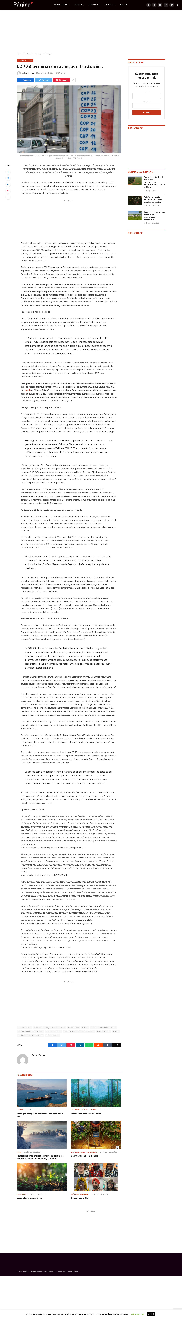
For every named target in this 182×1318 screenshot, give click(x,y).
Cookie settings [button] (137, 1314)
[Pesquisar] (177, 5)
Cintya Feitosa (29, 73)
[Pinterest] (8, 190)
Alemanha (38, 1028)
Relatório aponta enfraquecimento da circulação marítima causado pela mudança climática (40, 1157)
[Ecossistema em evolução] (42, 1177)
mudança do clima (25, 1035)
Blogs (19, 1152)
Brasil (63, 1028)
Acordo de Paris (24, 1028)
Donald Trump (70, 1031)
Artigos (20, 1110)
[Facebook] (8, 171)
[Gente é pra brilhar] (96, 1177)
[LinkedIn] (8, 184)
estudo (28, 390)
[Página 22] (18, 5)
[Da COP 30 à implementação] (96, 1135)
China (93, 1028)
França (116, 1031)
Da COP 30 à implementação (84, 1156)
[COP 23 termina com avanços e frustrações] (69, 119)
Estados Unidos (103, 1031)
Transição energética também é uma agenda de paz (40, 1115)
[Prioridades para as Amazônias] (96, 1093)
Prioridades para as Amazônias (86, 1113)
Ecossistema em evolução (29, 1198)
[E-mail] (8, 196)
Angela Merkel (52, 1028)
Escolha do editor (25, 60)
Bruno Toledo (73, 1028)
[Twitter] (8, 178)
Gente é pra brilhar (80, 1198)
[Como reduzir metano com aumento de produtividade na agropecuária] (135, 215)
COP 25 (58, 1031)
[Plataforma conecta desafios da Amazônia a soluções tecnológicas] (135, 200)
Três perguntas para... (80, 1194)
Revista (78, 5)
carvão (85, 1028)
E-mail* (146, 92)
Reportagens (22, 1194)
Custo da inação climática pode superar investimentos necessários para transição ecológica (154, 182)
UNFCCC (39, 1035)
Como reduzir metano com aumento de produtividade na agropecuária (154, 216)
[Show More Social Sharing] (73, 80)
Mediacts (74, 1272)
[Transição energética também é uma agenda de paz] (42, 1093)
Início (18, 54)
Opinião (109, 5)
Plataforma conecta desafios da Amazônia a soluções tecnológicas (153, 199)
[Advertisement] (91, 31)
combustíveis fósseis (107, 1028)
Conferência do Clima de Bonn (30, 1031)
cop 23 (49, 1031)
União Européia (52, 1035)
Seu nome (147, 101)
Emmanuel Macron (86, 1031)
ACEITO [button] (151, 1314)
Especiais (93, 5)
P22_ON (124, 5)
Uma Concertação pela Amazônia (84, 1110)
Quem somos (61, 5)
